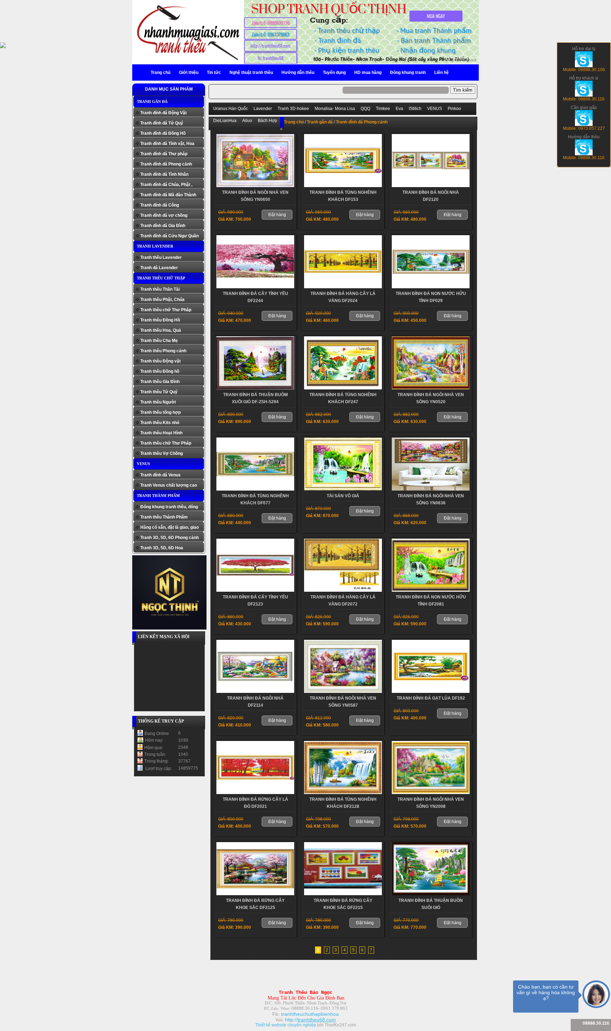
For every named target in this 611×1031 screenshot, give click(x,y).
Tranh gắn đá (152, 101)
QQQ (365, 108)
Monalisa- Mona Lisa (335, 108)
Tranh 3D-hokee (293, 108)
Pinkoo (454, 108)
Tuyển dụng (334, 72)
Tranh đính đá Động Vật (163, 112)
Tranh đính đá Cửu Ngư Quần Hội (169, 236)
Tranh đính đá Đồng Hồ (163, 133)
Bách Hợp (267, 120)
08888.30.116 (596, 1023)
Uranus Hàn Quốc (230, 108)
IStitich (415, 108)
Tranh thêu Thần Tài (160, 289)
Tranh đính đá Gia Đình (162, 225)
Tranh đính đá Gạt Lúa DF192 (431, 698)
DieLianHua (225, 120)
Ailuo (247, 120)
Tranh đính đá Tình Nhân (164, 174)
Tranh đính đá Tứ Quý (161, 123)
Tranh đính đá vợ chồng (163, 215)
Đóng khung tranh (408, 72)
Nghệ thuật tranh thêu (251, 72)
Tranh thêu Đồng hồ (159, 371)
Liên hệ (441, 72)
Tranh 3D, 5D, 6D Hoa (161, 547)
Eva (399, 108)
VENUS (143, 464)
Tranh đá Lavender (159, 267)
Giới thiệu (188, 72)
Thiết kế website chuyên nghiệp (285, 1025)
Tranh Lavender (155, 246)
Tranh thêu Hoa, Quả (160, 330)
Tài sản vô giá (343, 495)
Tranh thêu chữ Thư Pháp (165, 309)
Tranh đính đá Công (159, 205)
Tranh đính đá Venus (160, 475)
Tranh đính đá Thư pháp (163, 153)
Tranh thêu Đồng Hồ (160, 320)
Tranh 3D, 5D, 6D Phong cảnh (169, 537)
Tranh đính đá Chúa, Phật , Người (166, 185)
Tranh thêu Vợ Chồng (161, 453)
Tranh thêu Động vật (160, 361)
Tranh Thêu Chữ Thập (161, 278)
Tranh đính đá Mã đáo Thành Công (168, 195)
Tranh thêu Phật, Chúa (162, 299)
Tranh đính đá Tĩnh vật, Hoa (167, 143)
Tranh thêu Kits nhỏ (159, 422)
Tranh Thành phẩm (158, 495)
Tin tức (214, 72)
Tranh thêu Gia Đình (160, 381)
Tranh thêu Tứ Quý (159, 391)
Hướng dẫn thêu (297, 72)
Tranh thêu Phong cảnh (163, 350)
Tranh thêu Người (158, 402)
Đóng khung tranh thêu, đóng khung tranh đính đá (169, 507)
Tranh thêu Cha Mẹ (159, 340)
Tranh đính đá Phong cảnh (166, 164)
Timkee (383, 108)
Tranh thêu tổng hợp (160, 412)
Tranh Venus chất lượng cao (168, 485)
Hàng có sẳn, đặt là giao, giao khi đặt (169, 528)
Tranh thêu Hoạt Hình (161, 432)
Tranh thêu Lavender (161, 257)
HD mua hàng (368, 72)
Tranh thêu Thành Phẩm (164, 517)
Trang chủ (160, 72)
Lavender (263, 108)
